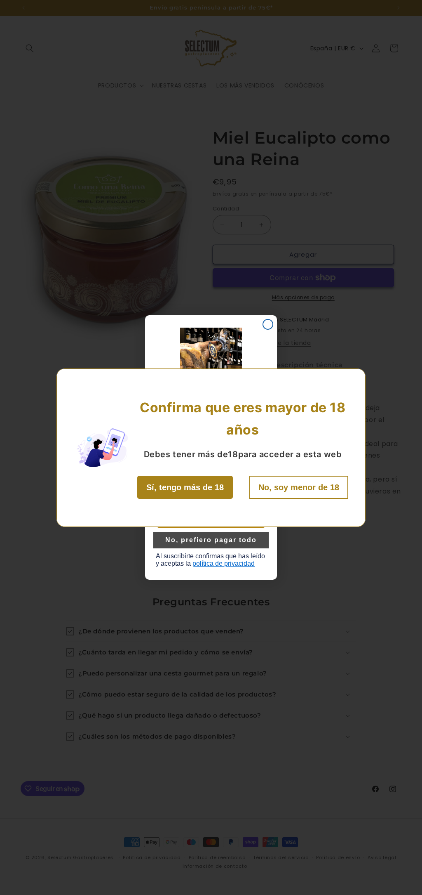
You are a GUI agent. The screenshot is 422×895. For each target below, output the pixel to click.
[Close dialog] (268, 324)
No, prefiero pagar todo (211, 539)
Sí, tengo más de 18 (185, 487)
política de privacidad (223, 563)
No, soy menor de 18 (298, 487)
